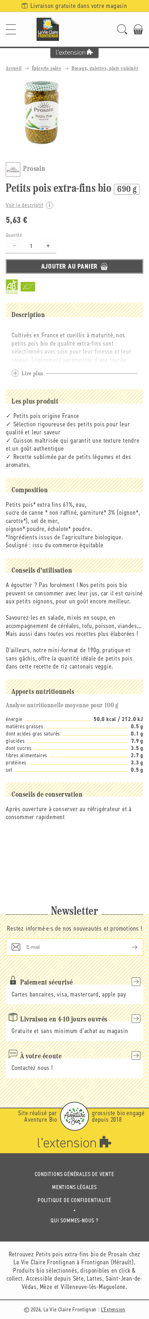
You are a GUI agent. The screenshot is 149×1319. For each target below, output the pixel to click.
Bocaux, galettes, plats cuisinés (105, 68)
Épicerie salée (46, 68)
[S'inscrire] (128, 947)
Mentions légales (74, 1187)
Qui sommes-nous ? (74, 1220)
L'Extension (113, 1309)
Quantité (14, 235)
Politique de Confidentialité (74, 1200)
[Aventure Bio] (74, 1116)
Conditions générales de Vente (74, 1174)
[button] (11, 29)
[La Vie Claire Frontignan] (48, 29)
